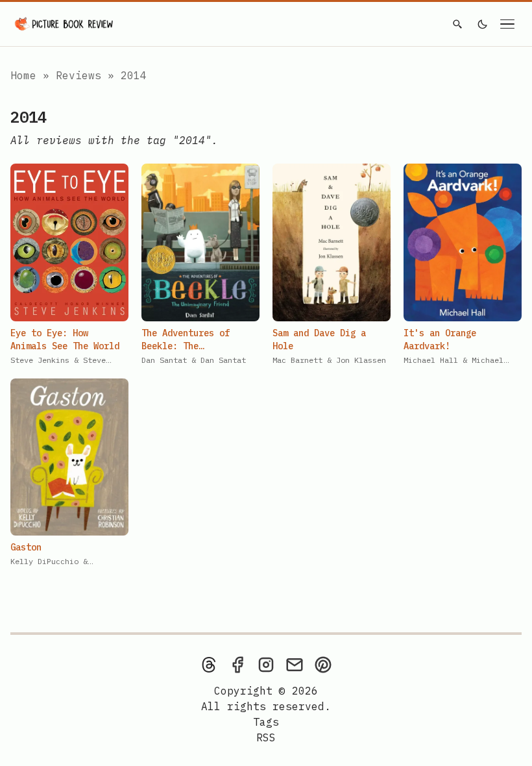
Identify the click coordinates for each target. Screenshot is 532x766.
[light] (482, 24)
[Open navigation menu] (507, 24)
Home (23, 75)
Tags (266, 721)
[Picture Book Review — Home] (64, 24)
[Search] (457, 24)
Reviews (82, 75)
